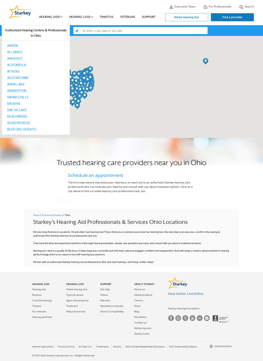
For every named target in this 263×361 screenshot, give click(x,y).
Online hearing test (186, 17)
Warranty (105, 300)
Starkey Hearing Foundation (183, 308)
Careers (138, 300)
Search (249, 6)
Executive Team (184, 6)
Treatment (72, 305)
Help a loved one (75, 311)
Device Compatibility (112, 311)
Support (148, 17)
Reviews (37, 294)
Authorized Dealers (52, 215)
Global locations (143, 294)
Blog (136, 311)
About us (139, 289)
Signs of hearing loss (77, 300)
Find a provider (232, 17)
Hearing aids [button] (49, 17)
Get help (105, 289)
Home (36, 215)
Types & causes (74, 294)
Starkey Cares (141, 333)
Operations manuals (111, 305)
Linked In (200, 318)
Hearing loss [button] (79, 17)
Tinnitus (106, 17)
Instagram (178, 318)
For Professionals (219, 6)
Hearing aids (39, 289)
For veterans (39, 311)
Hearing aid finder (42, 317)
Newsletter (140, 317)
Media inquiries (142, 328)
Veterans (127, 17)
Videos (104, 294)
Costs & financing (42, 300)
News (137, 305)
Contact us (140, 322)
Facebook (171, 318)
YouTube (192, 318)
